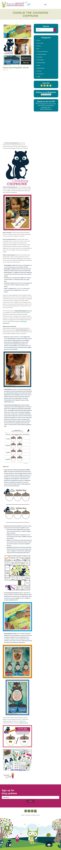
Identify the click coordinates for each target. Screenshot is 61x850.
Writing (38, 76)
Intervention (39, 57)
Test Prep (39, 71)
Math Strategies (40, 59)
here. (10, 721)
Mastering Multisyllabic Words (16, 67)
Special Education (40, 68)
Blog (38, 48)
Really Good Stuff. (24, 722)
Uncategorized (40, 73)
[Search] (54, 30)
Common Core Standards (42, 51)
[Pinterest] (28, 811)
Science (38, 65)
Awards (38, 40)
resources (23, 310)
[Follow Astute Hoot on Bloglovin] (46, 95)
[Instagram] (32, 811)
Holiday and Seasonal (41, 54)
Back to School (40, 43)
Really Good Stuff (14, 599)
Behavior (39, 45)
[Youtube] (35, 811)
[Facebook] (25, 811)
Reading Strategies (41, 62)
